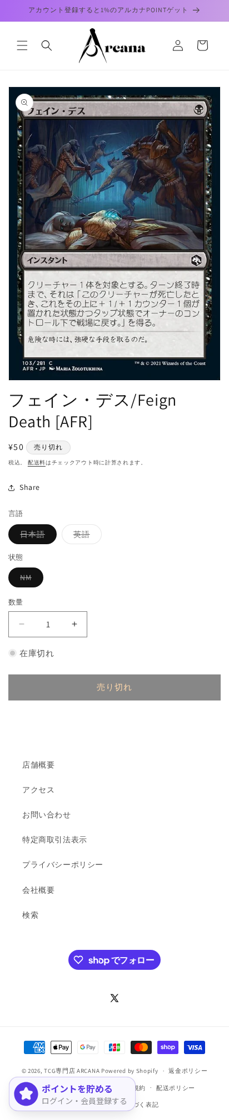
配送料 (37, 462)
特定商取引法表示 (54, 840)
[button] (22, 45)
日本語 (36, 536)
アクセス (38, 790)
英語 (85, 536)
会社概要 (38, 890)
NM (29, 579)
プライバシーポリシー (62, 865)
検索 (30, 915)
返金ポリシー (187, 1071)
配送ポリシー (175, 1088)
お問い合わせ (46, 815)
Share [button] (29, 487)
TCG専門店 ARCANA (71, 1071)
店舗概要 (38, 765)
